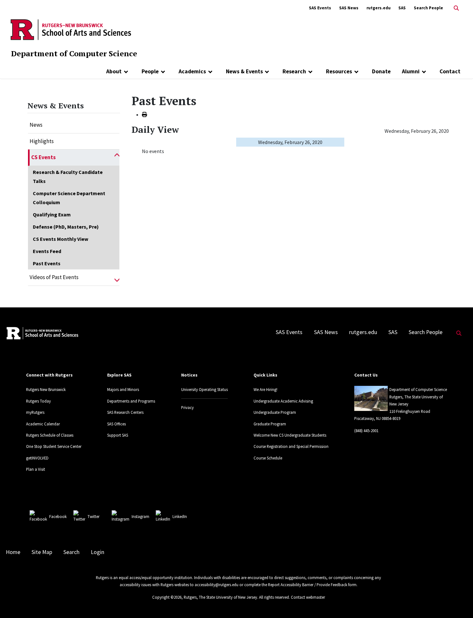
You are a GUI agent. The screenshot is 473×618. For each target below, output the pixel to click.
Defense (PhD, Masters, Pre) (66, 226)
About (114, 71)
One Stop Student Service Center (53, 446)
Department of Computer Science (74, 53)
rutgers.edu (378, 8)
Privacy (187, 407)
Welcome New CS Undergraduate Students (290, 435)
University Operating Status (204, 389)
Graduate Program (270, 423)
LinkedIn (179, 516)
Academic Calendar (43, 423)
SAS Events (320, 8)
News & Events (244, 71)
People (150, 71)
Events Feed (47, 251)
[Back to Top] (459, 602)
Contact (450, 71)
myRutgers (35, 412)
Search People (428, 8)
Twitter (93, 516)
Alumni (411, 71)
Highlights (42, 141)
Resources (339, 71)
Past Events (46, 263)
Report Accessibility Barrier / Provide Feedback (307, 584)
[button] (117, 158)
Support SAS (117, 435)
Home (13, 552)
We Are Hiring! (265, 389)
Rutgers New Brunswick (46, 389)
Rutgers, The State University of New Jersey (220, 597)
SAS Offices (116, 423)
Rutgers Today (38, 401)
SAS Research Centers (125, 412)
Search (71, 552)
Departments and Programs (131, 401)
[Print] (144, 114)
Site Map (42, 552)
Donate (381, 71)
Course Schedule (268, 457)
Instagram (140, 516)
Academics (192, 71)
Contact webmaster (308, 597)
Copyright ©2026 (166, 597)
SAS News (348, 8)
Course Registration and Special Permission (291, 446)
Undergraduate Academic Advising (283, 401)
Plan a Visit (35, 469)
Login (97, 552)
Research (294, 71)
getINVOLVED (37, 457)
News (36, 124)
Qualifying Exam (52, 214)
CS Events (43, 157)
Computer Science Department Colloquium (69, 197)
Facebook (58, 516)
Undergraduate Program (275, 412)
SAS (402, 8)
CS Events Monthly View (60, 239)
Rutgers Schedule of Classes (49, 435)
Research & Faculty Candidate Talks (68, 176)
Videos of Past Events (54, 277)
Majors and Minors (123, 389)
